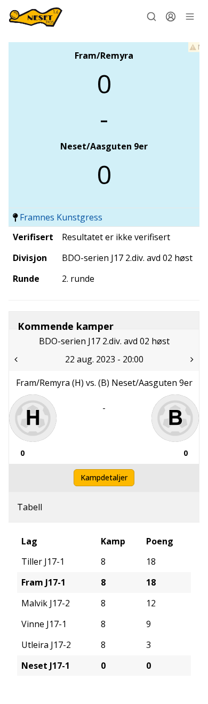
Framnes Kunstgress (61, 217)
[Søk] (151, 16)
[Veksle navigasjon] (189, 16)
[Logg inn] (170, 16)
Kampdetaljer (104, 477)
